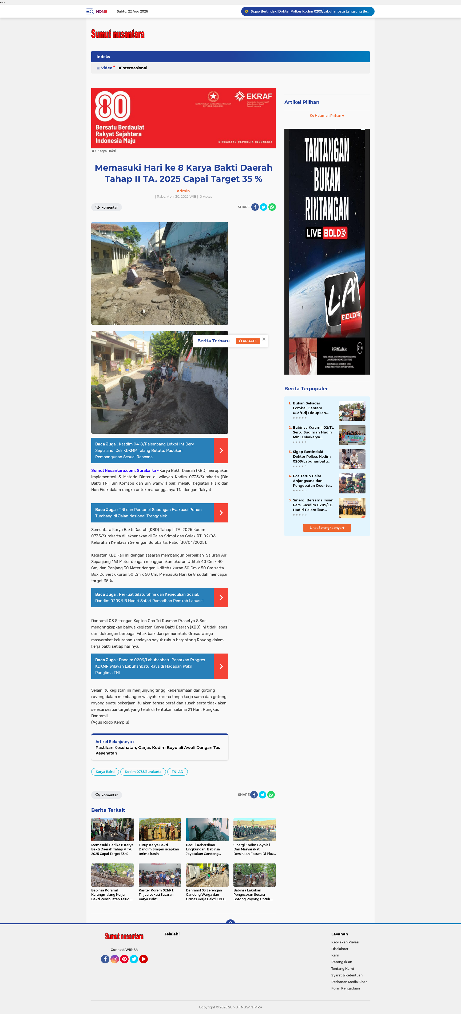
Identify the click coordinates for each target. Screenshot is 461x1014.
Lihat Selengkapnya (326, 528)
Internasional (134, 68)
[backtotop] (230, 924)
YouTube (147, 965)
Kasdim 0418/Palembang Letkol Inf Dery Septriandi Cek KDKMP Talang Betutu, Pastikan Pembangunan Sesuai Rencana (144, 450)
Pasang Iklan (341, 962)
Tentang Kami (342, 969)
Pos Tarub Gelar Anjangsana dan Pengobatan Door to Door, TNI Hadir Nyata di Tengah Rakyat (312, 481)
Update (249, 341)
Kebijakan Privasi (345, 942)
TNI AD (177, 772)
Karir (335, 955)
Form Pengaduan (345, 988)
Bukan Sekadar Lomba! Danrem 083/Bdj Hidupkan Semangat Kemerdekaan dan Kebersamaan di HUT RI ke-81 (312, 408)
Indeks (103, 56)
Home (101, 11)
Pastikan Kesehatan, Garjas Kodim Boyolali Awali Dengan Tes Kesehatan (158, 750)
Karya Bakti (105, 772)
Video (106, 68)
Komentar (109, 207)
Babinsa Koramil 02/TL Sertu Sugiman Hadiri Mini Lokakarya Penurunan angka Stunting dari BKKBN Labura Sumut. (313, 432)
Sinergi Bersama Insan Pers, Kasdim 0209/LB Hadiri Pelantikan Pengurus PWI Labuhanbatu (313, 505)
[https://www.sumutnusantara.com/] (183, 117)
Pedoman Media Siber (349, 982)
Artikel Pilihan (301, 102)
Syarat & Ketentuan (347, 975)
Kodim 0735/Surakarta (143, 772)
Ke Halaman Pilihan (326, 115)
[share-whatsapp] (272, 207)
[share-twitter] (263, 207)
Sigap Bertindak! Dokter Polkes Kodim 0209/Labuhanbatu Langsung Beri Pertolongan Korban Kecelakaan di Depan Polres (310, 11)
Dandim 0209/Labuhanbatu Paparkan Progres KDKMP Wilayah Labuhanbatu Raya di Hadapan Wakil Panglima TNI (150, 666)
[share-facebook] (255, 207)
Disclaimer (339, 949)
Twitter (136, 965)
